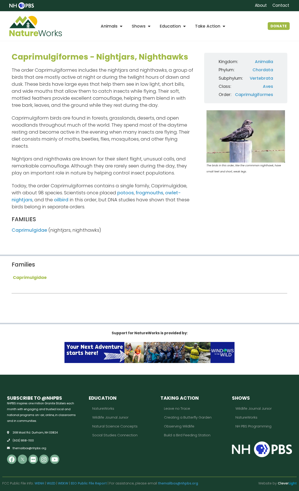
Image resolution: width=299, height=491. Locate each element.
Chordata (263, 70)
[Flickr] (33, 459)
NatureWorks (103, 408)
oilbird (61, 199)
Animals (109, 26)
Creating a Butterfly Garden (188, 417)
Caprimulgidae (29, 230)
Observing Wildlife (179, 426)
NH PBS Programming (253, 426)
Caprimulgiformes (254, 94)
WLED (51, 483)
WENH (39, 483)
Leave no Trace (177, 408)
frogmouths (149, 192)
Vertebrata (261, 78)
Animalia (264, 61)
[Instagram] (44, 459)
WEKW (63, 483)
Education (170, 26)
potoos (125, 192)
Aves (268, 86)
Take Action (207, 26)
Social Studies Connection (115, 435)
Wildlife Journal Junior (110, 417)
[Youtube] (54, 459)
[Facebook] (11, 459)
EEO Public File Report (89, 483)
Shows (139, 26)
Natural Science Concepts (115, 426)
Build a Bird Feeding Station (187, 435)
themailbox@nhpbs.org (178, 483)
